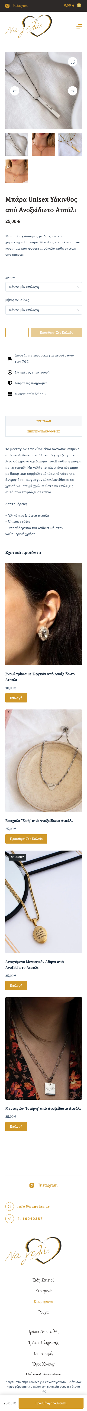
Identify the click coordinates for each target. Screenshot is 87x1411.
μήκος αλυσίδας (17, 300)
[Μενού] (79, 26)
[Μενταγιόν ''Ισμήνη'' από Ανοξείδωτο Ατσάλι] (43, 1048)
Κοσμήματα (43, 1302)
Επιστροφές (43, 1354)
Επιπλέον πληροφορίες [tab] (43, 431)
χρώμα (10, 277)
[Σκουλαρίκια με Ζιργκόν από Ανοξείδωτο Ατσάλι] (43, 614)
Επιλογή (16, 698)
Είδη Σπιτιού (43, 1280)
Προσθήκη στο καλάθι (56, 332)
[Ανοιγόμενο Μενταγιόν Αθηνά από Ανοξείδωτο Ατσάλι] (43, 902)
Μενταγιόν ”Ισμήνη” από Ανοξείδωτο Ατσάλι (43, 1108)
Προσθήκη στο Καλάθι (51, 1403)
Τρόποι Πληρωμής (43, 1343)
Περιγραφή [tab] (43, 421)
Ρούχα (43, 1312)
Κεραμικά (43, 1291)
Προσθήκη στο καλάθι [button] (26, 839)
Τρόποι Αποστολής (43, 1332)
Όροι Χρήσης (43, 1364)
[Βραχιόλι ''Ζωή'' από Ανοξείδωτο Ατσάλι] (43, 760)
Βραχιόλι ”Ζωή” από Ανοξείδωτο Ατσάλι (39, 820)
